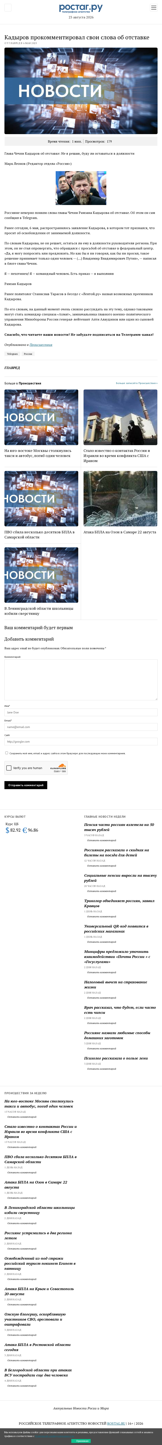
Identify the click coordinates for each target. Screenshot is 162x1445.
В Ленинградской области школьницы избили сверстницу (38, 611)
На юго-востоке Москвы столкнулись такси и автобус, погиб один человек (37, 453)
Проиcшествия (41, 344)
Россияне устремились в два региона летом (38, 1235)
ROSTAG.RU (116, 1423)
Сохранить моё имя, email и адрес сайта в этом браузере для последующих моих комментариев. (67, 753)
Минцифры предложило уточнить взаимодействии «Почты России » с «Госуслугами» (117, 956)
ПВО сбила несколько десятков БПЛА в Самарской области (39, 534)
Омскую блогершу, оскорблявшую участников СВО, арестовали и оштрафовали (35, 1319)
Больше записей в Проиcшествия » (137, 383)
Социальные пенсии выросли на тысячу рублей (120, 878)
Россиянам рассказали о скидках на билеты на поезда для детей (116, 852)
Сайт (7, 735)
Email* (8, 720)
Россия (28, 353)
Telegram (12, 353)
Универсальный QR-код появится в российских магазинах (116, 928)
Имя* (7, 705)
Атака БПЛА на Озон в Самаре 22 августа (120, 531)
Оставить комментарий (101, 840)
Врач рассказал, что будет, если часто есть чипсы (120, 1010)
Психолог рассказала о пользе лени (116, 1058)
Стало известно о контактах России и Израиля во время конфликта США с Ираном (117, 455)
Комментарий (12, 656)
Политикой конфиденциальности (54, 1436)
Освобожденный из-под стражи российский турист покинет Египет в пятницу (40, 1263)
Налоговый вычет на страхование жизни (115, 984)
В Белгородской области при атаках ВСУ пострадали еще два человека (38, 1372)
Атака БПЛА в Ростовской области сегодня (37, 1347)
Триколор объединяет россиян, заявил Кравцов (119, 903)
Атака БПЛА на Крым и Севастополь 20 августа (39, 1291)
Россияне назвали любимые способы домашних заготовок (117, 1035)
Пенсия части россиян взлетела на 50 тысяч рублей (119, 827)
